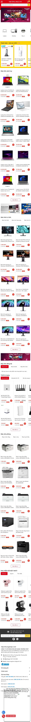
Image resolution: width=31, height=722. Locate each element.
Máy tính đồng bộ (6, 364)
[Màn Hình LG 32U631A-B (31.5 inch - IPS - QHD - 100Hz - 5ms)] (23, 280)
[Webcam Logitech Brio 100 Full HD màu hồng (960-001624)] (7, 583)
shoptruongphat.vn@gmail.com (13, 661)
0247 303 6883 (14, 659)
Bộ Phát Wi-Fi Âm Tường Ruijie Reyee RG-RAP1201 (6, 397)
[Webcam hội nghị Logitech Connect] (7, 606)
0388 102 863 (17, 679)
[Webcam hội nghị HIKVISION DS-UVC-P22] (20, 606)
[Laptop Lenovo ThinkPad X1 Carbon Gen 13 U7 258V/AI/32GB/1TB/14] (8, 180)
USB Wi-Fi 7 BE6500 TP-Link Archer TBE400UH (6, 60)
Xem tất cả (15, 199)
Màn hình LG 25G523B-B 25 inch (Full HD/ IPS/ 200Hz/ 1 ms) (7, 340)
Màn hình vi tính (6, 217)
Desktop (14, 36)
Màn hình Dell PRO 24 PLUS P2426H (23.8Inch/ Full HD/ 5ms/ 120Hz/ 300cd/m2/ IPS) (23, 241)
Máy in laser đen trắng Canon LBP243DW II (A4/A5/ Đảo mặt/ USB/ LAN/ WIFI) (7, 507)
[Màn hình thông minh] (10, 208)
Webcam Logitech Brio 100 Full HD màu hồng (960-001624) (6, 592)
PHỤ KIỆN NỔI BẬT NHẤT (9, 570)
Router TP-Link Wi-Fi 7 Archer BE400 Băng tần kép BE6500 (20, 397)
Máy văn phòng (6, 434)
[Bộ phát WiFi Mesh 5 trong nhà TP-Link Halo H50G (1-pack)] (7, 411)
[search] (28, 5)
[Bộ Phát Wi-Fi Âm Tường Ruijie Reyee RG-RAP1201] (7, 388)
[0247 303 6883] (3, 716)
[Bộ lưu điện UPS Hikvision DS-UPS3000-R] (8, 522)
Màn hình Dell (5, 220)
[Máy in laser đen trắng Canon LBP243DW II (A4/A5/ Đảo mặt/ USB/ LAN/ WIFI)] (8, 497)
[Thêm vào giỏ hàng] (11, 64)
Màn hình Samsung (16, 220)
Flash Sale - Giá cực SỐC (9, 43)
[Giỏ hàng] (28, 2)
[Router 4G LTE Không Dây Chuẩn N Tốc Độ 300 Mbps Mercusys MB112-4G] (20, 411)
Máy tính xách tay (6, 71)
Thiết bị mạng (5, 375)
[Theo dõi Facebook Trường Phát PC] (13, 639)
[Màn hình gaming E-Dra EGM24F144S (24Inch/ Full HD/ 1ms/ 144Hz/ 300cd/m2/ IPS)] (8, 231)
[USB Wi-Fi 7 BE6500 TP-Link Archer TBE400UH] (7, 51)
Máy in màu (16, 437)
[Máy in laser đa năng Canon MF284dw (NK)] (23, 522)
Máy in (23, 36)
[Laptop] (4, 30)
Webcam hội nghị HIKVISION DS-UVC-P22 (20, 615)
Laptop (4, 36)
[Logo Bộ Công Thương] (5, 664)
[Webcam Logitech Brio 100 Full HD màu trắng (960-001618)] (20, 583)
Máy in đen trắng (6, 437)
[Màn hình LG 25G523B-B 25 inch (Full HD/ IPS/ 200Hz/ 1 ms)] (8, 330)
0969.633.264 (11, 683)
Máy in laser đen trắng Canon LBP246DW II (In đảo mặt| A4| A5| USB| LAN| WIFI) (23, 458)
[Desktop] (14, 30)
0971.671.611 (11, 686)
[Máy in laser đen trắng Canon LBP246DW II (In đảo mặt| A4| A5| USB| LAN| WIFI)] (23, 447)
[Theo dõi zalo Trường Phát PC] (17, 639)
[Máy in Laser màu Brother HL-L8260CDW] (23, 472)
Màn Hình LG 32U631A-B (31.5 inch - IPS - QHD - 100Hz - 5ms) (22, 291)
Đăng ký (27, 635)
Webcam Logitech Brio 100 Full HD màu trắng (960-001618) (20, 592)
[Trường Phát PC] (15, 2)
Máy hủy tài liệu (25, 437)
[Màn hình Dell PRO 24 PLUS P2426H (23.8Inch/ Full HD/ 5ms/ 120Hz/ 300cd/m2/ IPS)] (23, 231)
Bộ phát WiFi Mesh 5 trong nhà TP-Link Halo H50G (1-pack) (6, 420)
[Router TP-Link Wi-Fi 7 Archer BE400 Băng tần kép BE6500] (20, 388)
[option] (15, 15)
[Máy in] (23, 30)
